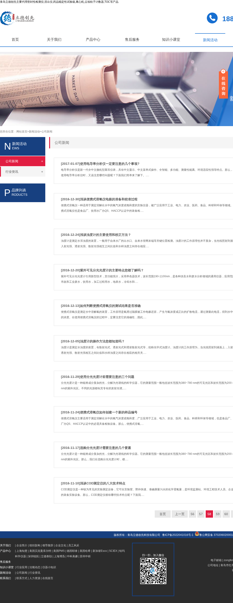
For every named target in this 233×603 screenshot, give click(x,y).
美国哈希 (85, 550)
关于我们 (54, 39)
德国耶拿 (72, 550)
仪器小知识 (49, 567)
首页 (15, 39)
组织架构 (34, 545)
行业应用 (21, 567)
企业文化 (60, 545)
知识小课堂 (171, 39)
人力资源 (34, 578)
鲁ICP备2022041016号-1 (177, 535)
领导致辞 (47, 545)
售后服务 (132, 39)
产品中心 (93, 39)
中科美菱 (72, 556)
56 (192, 514)
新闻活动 (210, 40)
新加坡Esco (100, 550)
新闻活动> (35, 131)
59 (218, 514)
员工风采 (73, 545)
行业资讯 (34, 572)
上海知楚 (21, 550)
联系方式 (21, 578)
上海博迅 (59, 556)
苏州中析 (85, 556)
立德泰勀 (46, 556)
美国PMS (59, 550)
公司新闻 (46, 131)
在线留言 (47, 578)
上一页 (180, 514)
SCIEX (113, 550)
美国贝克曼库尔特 (40, 550)
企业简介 (21, 545)
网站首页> (22, 131)
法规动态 (34, 567)
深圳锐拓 (33, 556)
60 (226, 514)
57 (201, 514)
